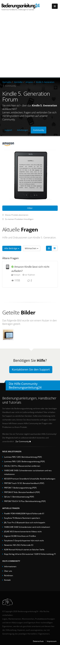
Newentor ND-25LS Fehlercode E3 (18, 545)
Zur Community (22, 441)
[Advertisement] (30, 45)
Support (8, 130)
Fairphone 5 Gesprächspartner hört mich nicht (24, 540)
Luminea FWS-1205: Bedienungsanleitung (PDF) (24, 461)
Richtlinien (8, 575)
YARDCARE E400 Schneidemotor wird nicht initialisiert (27, 527)
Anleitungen (22, 130)
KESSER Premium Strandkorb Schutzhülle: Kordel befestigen (29, 478)
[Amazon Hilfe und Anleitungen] (30, 144)
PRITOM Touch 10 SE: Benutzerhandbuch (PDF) (24, 483)
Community (38, 130)
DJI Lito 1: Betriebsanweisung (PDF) (19, 496)
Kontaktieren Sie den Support (31, 369)
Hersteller (18, 82)
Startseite (6, 82)
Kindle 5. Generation (45, 82)
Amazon (29, 82)
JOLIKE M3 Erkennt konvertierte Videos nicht (23, 531)
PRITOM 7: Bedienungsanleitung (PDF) (20, 487)
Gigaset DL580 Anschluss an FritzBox (20, 536)
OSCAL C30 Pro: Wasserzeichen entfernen (22, 466)
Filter (30, 208)
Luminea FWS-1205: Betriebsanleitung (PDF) (23, 457)
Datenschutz (38, 641)
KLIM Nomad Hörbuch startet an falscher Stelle (24, 549)
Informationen (10, 566)
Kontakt (7, 580)
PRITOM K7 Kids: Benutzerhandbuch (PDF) (22, 492)
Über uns (8, 571)
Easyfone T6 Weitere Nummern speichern (22, 518)
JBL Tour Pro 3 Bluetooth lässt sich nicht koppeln (24, 522)
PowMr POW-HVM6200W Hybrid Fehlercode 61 (24, 513)
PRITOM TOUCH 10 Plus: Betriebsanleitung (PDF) (25, 501)
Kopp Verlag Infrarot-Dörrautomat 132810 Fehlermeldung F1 (30, 554)
